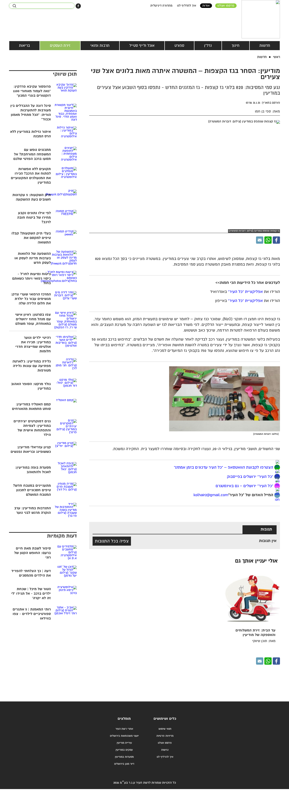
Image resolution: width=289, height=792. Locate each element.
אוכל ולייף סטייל (141, 45)
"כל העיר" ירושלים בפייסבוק (249, 477)
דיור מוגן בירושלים (124, 764)
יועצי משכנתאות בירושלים (124, 736)
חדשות (264, 45)
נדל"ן (208, 45)
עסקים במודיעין (124, 750)
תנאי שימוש (164, 729)
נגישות (164, 750)
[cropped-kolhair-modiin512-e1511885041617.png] (261, 19)
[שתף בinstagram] (277, 486)
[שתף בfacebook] (277, 476)
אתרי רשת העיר (124, 729)
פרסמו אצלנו (225, 5)
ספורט (179, 45)
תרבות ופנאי (100, 45)
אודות (206, 5)
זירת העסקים (60, 45)
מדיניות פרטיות (164, 736)
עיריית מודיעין (124, 743)
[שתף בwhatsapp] (277, 467)
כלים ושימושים (165, 718)
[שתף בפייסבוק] (78, 6)
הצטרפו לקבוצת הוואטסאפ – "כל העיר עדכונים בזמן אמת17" (223, 467)
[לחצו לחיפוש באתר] (14, 6)
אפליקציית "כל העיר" (245, 292)
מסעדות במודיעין (124, 757)
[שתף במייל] (259, 240)
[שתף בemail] (277, 495)
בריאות (24, 45)
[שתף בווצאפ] (268, 240)
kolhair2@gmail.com (210, 495)
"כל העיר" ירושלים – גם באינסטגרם (244, 486)
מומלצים (124, 718)
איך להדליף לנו (186, 5)
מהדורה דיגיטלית (161, 5)
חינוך (235, 45)
